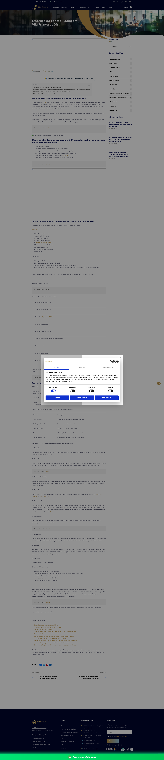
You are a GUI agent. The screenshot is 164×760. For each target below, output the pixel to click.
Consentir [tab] (56, 367)
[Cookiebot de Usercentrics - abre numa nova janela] (111, 361)
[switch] (72, 391)
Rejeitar (57, 397)
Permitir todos (106, 397)
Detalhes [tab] (82, 367)
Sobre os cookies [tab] (107, 367)
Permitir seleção (82, 397)
